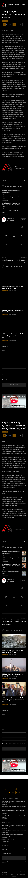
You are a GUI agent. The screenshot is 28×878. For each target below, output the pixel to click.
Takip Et (23, 219)
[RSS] (9, 792)
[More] (21, 24)
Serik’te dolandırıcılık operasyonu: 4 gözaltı (10, 197)
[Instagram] (15, 789)
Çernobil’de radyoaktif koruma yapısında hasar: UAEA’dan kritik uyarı (12, 835)
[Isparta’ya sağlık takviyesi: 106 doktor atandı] (24, 212)
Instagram (20, 789)
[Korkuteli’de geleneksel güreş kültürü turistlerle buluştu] (24, 192)
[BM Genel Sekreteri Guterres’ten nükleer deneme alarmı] (14, 301)
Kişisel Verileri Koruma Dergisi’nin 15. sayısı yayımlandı (14, 806)
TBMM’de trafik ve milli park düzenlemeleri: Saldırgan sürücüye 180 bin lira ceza (13, 802)
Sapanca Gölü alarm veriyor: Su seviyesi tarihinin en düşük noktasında (13, 811)
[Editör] (7, 167)
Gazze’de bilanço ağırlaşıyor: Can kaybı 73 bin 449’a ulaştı (12, 287)
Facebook (10, 789)
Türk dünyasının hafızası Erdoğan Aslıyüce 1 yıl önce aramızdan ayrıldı (21, 260)
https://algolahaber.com (20, 168)
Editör (16, 166)
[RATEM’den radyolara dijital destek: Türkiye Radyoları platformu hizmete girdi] (14, 325)
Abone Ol (14, 858)
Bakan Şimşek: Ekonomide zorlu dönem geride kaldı (7, 260)
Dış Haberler (5, 20)
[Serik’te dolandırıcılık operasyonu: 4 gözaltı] (24, 198)
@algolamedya (10, 219)
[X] (16, 792)
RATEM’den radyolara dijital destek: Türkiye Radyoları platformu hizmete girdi (13, 336)
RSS (13, 792)
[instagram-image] (6, 227)
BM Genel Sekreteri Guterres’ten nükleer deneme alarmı (12, 311)
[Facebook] (5, 789)
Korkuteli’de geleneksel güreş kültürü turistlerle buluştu (11, 191)
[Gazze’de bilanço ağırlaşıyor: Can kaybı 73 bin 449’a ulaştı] (14, 277)
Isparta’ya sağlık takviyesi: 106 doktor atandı (10, 211)
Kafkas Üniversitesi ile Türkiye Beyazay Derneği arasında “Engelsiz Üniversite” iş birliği (11, 204)
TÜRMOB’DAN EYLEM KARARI (8, 840)
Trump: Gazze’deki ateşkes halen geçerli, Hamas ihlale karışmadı (14, 816)
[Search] (24, 180)
